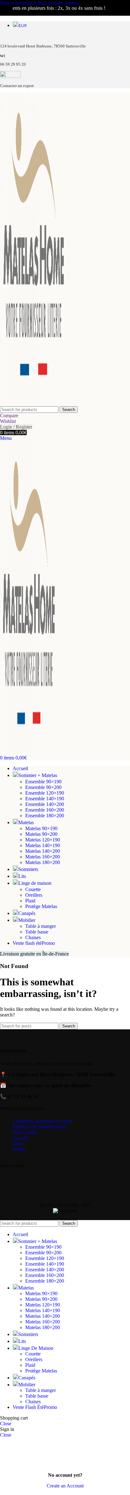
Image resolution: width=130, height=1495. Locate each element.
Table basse (36, 931)
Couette (33, 889)
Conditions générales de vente (42, 1121)
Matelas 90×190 (41, 828)
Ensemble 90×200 (43, 787)
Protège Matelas (41, 906)
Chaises (33, 937)
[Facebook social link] (4, 1173)
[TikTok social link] (44, 1173)
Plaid (30, 900)
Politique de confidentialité (39, 1126)
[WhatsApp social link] (20, 1173)
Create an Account (65, 1485)
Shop (18, 1143)
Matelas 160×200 (42, 856)
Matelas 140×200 (42, 851)
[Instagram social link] (12, 1173)
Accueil (20, 1138)
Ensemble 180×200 (44, 815)
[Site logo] (33, 403)
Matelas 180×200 (42, 862)
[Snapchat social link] (36, 1173)
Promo (19, 1149)
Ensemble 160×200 (44, 810)
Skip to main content (58, 2)
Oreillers (33, 895)
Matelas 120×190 (42, 839)
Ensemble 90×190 (43, 781)
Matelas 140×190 (42, 845)
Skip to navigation (19, 2)
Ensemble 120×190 (44, 793)
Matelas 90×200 (41, 834)
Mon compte (25, 1132)
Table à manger (40, 926)
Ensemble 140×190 (44, 798)
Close (5, 1423)
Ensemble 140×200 (44, 804)
